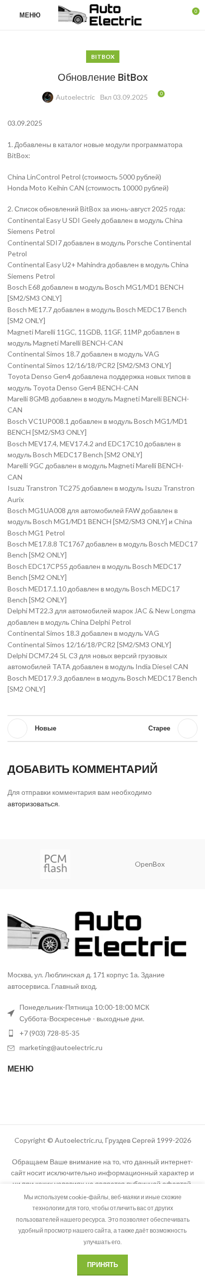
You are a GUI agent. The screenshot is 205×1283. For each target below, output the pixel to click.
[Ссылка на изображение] (102, 933)
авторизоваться (32, 803)
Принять (102, 1265)
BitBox (102, 56)
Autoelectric (75, 97)
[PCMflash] (54, 864)
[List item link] (102, 1033)
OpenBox (150, 864)
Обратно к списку (102, 728)
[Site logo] (102, 14)
